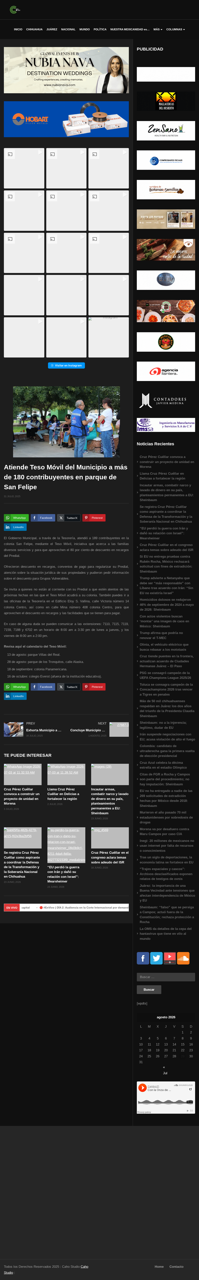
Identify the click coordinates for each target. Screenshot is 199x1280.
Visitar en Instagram (68, 365)
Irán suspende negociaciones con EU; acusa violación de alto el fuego (167, 736)
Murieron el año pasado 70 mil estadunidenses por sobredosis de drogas (166, 817)
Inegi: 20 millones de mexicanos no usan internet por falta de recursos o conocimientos (167, 846)
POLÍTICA (100, 29)
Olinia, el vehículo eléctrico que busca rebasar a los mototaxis (164, 647)
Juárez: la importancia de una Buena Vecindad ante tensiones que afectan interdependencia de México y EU (167, 893)
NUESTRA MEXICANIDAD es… (130, 29)
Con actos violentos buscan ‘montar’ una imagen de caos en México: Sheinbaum (164, 621)
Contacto (176, 1267)
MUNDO (84, 29)
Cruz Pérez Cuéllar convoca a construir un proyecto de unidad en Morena (167, 462)
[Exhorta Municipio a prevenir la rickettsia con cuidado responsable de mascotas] (33, 729)
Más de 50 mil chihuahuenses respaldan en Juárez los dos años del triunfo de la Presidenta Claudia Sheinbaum (167, 708)
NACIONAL (68, 29)
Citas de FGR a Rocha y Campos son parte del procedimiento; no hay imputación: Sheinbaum (165, 779)
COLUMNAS (174, 29)
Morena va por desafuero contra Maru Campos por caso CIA (164, 831)
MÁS (157, 29)
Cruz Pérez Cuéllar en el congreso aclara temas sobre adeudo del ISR (110, 857)
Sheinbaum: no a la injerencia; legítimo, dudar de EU (163, 725)
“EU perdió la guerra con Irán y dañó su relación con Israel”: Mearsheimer (164, 533)
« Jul (165, 1067)
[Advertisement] (25, 1191)
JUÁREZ (51, 29)
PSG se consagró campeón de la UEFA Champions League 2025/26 (165, 675)
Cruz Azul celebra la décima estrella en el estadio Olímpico (163, 765)
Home (159, 1267)
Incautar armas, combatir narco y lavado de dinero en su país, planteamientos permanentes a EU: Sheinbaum (167, 492)
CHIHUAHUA (34, 29)
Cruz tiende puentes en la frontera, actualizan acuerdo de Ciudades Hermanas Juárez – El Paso (167, 661)
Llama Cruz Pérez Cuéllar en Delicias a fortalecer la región (63, 794)
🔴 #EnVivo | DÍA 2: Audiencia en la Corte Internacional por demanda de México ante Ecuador (77, 907)
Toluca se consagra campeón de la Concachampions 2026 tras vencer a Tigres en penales (166, 689)
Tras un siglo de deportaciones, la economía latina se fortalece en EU (166, 859)
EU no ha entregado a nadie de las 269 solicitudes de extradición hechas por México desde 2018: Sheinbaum (166, 798)
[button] (24, 168)
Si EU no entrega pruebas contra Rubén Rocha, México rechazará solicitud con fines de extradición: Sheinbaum (166, 564)
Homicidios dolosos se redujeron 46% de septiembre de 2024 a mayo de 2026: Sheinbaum (167, 604)
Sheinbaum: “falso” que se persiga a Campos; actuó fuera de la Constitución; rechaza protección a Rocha (167, 914)
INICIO (18, 29)
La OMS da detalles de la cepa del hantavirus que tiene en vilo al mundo (166, 934)
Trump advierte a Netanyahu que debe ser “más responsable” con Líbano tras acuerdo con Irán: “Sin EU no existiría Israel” (166, 585)
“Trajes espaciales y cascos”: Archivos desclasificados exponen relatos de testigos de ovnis (166, 874)
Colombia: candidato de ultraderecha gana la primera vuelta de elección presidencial (167, 751)
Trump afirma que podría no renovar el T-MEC (161, 635)
